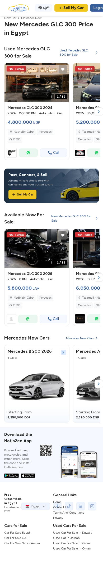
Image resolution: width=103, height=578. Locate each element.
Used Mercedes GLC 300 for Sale (74, 52)
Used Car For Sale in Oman (72, 548)
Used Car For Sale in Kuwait (72, 532)
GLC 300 (15, 139)
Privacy (58, 518)
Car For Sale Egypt (17, 532)
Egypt (35, 506)
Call (56, 152)
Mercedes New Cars (79, 338)
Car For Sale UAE (16, 538)
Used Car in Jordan (66, 538)
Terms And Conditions (68, 512)
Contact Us (61, 507)
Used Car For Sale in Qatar (71, 543)
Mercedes (45, 131)
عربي (46, 7)
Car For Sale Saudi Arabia (22, 543)
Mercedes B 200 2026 (30, 351)
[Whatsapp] (28, 153)
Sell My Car (73, 8)
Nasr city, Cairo (24, 131)
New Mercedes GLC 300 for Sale (71, 218)
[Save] (63, 69)
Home (57, 502)
